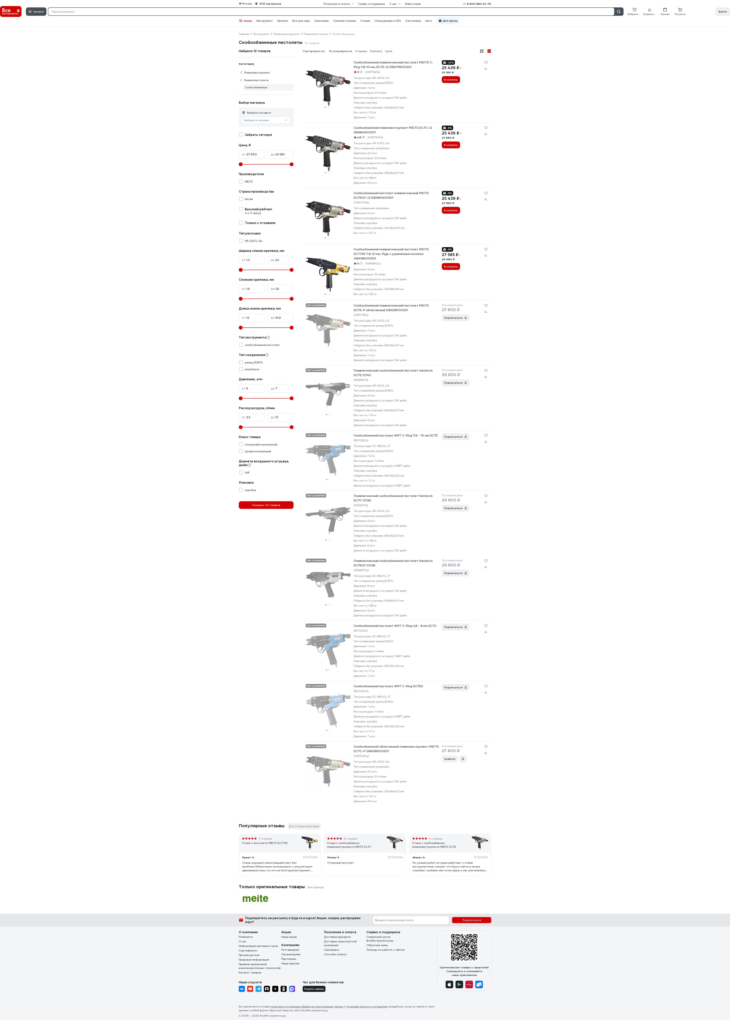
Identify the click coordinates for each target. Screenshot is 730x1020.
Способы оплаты (335, 954)
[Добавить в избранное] (486, 62)
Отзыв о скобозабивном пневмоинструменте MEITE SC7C (349, 844)
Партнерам (288, 959)
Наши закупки (290, 963)
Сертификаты (248, 950)
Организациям (291, 954)
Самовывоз (331, 949)
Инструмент (264, 20)
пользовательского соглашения (367, 1006)
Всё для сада (301, 20)
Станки (365, 20)
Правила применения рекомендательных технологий (260, 966)
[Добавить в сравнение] (486, 69)
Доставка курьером (337, 937)
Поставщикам (290, 949)
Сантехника (413, 20)
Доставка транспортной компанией (340, 943)
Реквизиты (246, 937)
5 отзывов (436, 838)
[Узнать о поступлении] (463, 758)
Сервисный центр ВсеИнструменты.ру (380, 938)
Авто (428, 20)
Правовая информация (254, 959)
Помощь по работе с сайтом (386, 949)
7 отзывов (265, 838)
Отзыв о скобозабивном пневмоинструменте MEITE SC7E (434, 844)
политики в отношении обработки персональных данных (307, 1006)
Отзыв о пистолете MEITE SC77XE (265, 843)
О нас (242, 941)
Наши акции (289, 937)
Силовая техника (344, 20)
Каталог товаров (250, 972)
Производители (249, 955)
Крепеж (282, 20)
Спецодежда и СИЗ (388, 20)
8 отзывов (350, 838)
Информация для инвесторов (258, 946)
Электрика (321, 20)
